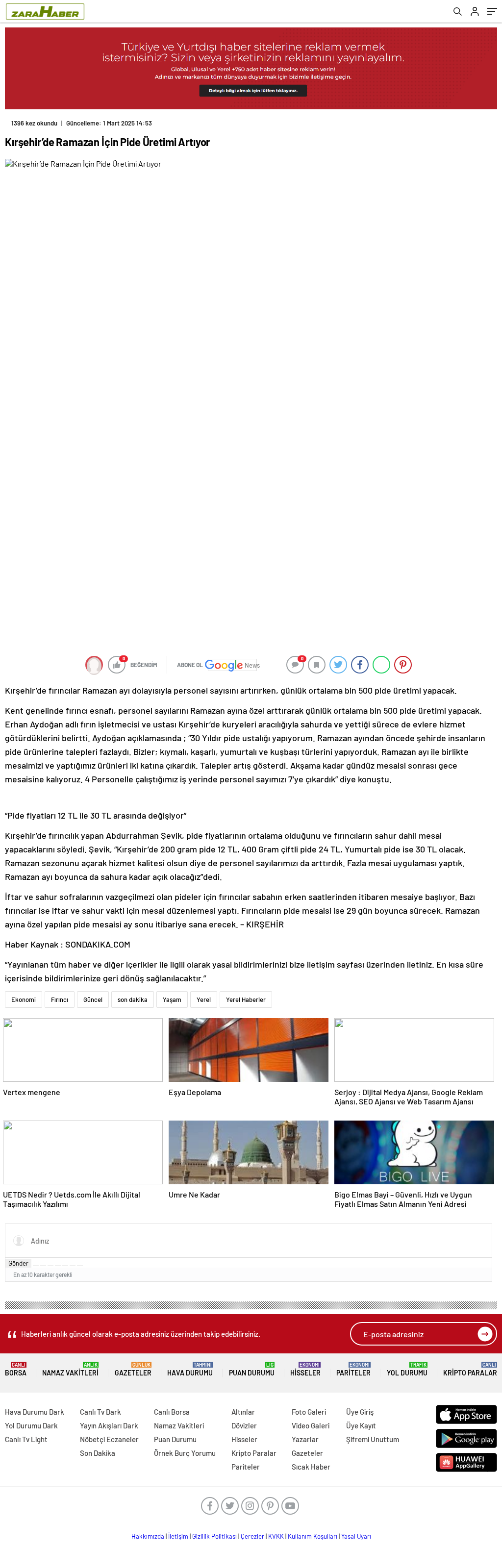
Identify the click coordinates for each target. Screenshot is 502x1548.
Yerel (204, 999)
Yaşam (172, 999)
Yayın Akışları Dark (109, 1425)
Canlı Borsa (172, 1411)
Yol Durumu (407, 1369)
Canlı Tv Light (26, 1439)
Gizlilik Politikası (214, 1536)
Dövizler (244, 1425)
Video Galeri (310, 1425)
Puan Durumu (252, 1369)
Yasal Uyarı (356, 1536)
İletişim (178, 1536)
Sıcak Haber (311, 1466)
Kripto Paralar (470, 1369)
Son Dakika (97, 1452)
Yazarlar (305, 1439)
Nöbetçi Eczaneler (109, 1439)
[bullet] (65, 1265)
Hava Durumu (190, 1369)
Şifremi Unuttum (372, 1439)
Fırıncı (59, 999)
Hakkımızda (147, 1536)
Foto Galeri (309, 1411)
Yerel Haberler (246, 999)
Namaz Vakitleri (70, 1369)
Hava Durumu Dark (34, 1411)
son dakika (133, 999)
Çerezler (252, 1536)
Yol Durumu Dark (31, 1425)
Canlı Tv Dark (100, 1411)
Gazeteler (133, 1369)
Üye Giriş (360, 1411)
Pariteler (353, 1369)
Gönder (18, 1263)
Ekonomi (23, 999)
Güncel (92, 999)
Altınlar (243, 1411)
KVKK (276, 1536)
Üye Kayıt (361, 1425)
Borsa (15, 1369)
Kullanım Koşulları (312, 1536)
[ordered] (58, 1265)
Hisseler (305, 1369)
